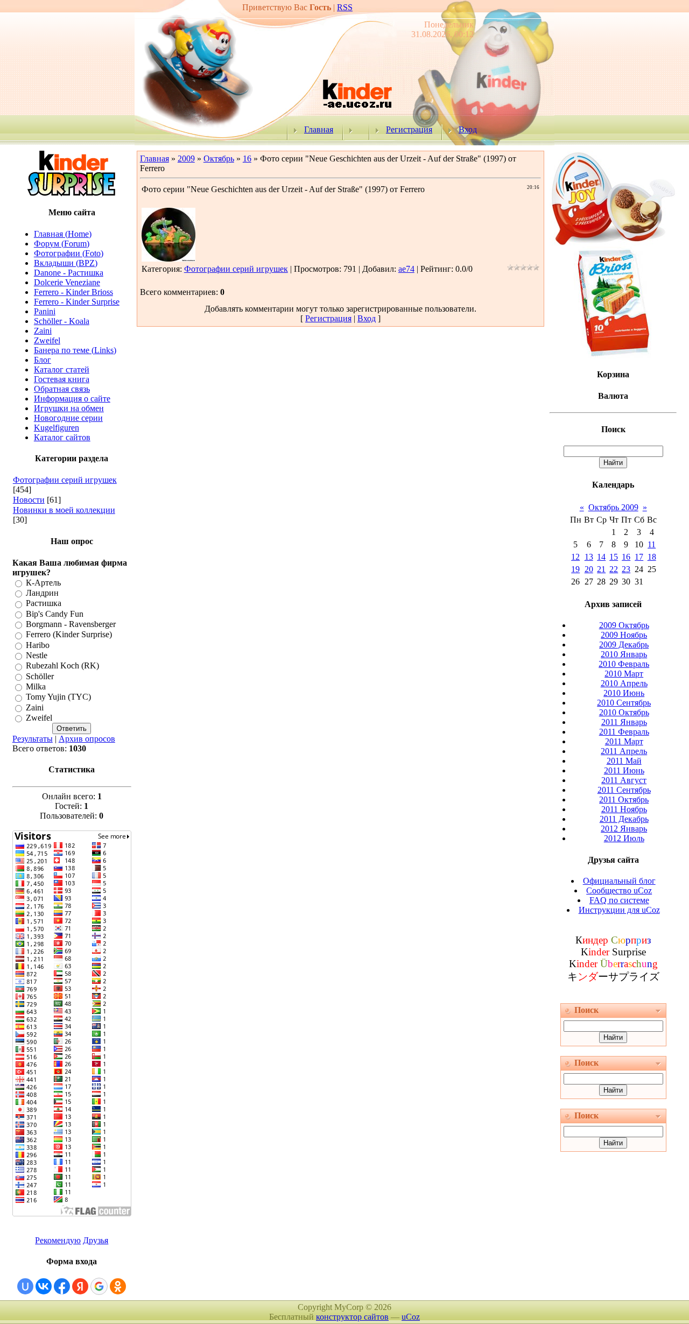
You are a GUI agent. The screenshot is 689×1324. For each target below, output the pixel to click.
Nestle (36, 655)
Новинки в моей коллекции (64, 510)
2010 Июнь (623, 693)
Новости (29, 499)
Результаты (32, 738)
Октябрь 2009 (613, 507)
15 (613, 556)
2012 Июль (624, 838)
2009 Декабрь (624, 644)
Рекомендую (58, 1240)
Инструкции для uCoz (619, 909)
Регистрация (409, 129)
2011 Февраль (624, 731)
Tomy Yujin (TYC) (58, 697)
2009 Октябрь (624, 625)
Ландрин (42, 592)
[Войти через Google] (99, 1286)
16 (247, 158)
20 (589, 569)
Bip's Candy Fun (54, 613)
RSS (345, 7)
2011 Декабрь (624, 818)
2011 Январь (624, 722)
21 (601, 569)
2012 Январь (624, 828)
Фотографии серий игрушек (65, 479)
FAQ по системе (619, 900)
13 (589, 556)
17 (639, 556)
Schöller (40, 676)
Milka (36, 686)
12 (575, 556)
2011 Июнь (624, 770)
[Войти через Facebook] (62, 1286)
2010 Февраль (624, 663)
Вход (468, 129)
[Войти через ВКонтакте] (44, 1286)
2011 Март (624, 741)
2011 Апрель (624, 751)
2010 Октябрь (624, 712)
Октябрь (218, 158)
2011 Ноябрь (624, 809)
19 (575, 569)
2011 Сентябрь (624, 789)
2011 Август (623, 780)
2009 (186, 158)
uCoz (411, 1316)
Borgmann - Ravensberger (71, 624)
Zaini (35, 707)
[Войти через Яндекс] (80, 1286)
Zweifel (39, 717)
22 (613, 569)
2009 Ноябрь (624, 634)
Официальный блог (619, 880)
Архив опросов (87, 738)
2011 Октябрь (624, 799)
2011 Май (624, 760)
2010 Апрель (624, 683)
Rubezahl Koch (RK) (62, 666)
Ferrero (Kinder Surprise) (69, 634)
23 (626, 569)
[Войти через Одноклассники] (118, 1286)
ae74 (406, 268)
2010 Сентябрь (624, 702)
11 (652, 544)
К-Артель (43, 582)
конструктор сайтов (352, 1316)
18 (652, 556)
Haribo (38, 645)
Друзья (95, 1240)
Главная (318, 129)
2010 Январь (624, 654)
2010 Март (623, 673)
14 (601, 556)
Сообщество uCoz (619, 890)
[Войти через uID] (25, 1286)
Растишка (43, 603)
